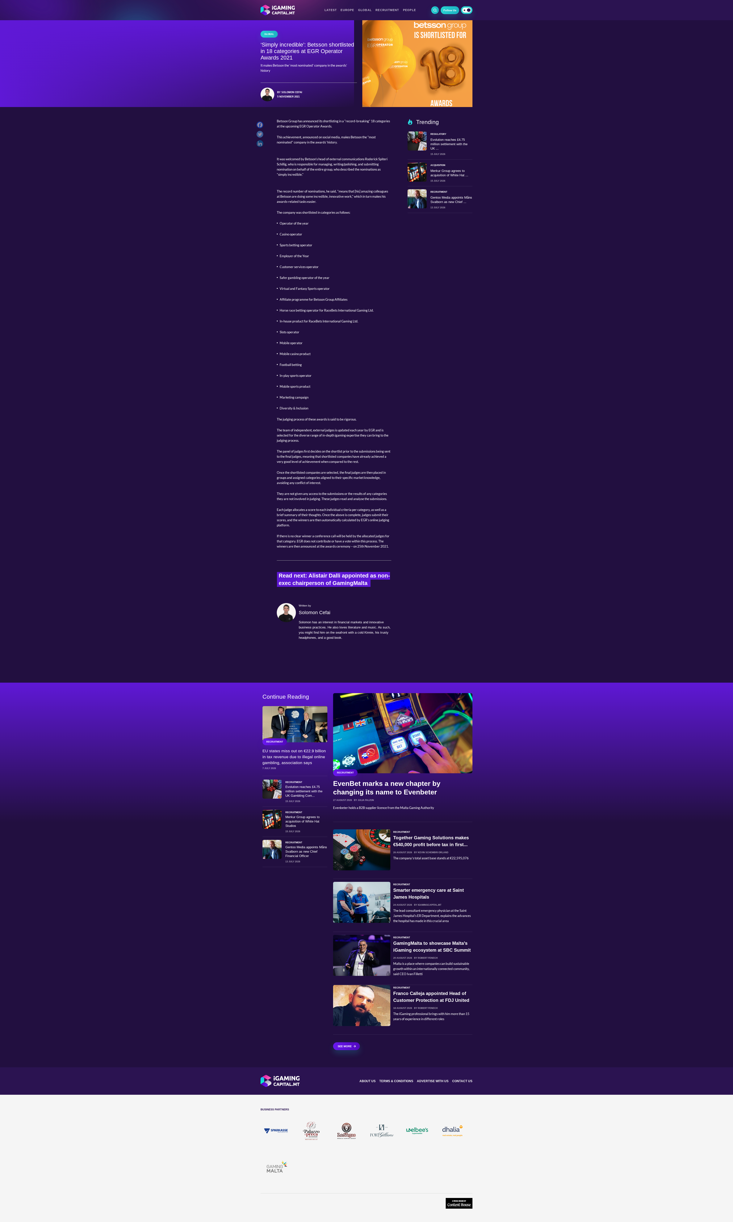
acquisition (437, 165)
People (409, 10)
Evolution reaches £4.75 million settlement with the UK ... (448, 144)
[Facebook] (261, 126)
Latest (331, 10)
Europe (347, 10)
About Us (367, 1081)
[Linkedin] (261, 144)
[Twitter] (261, 135)
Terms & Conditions (396, 1081)
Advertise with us (433, 1081)
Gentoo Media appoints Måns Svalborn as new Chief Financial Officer (306, 851)
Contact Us (462, 1081)
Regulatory (438, 134)
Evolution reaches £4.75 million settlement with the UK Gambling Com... (303, 791)
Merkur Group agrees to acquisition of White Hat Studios (302, 821)
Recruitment (387, 10)
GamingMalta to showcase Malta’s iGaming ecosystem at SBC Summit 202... (432, 950)
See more (345, 1046)
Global (365, 10)
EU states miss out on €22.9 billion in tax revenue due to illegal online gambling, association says (294, 757)
